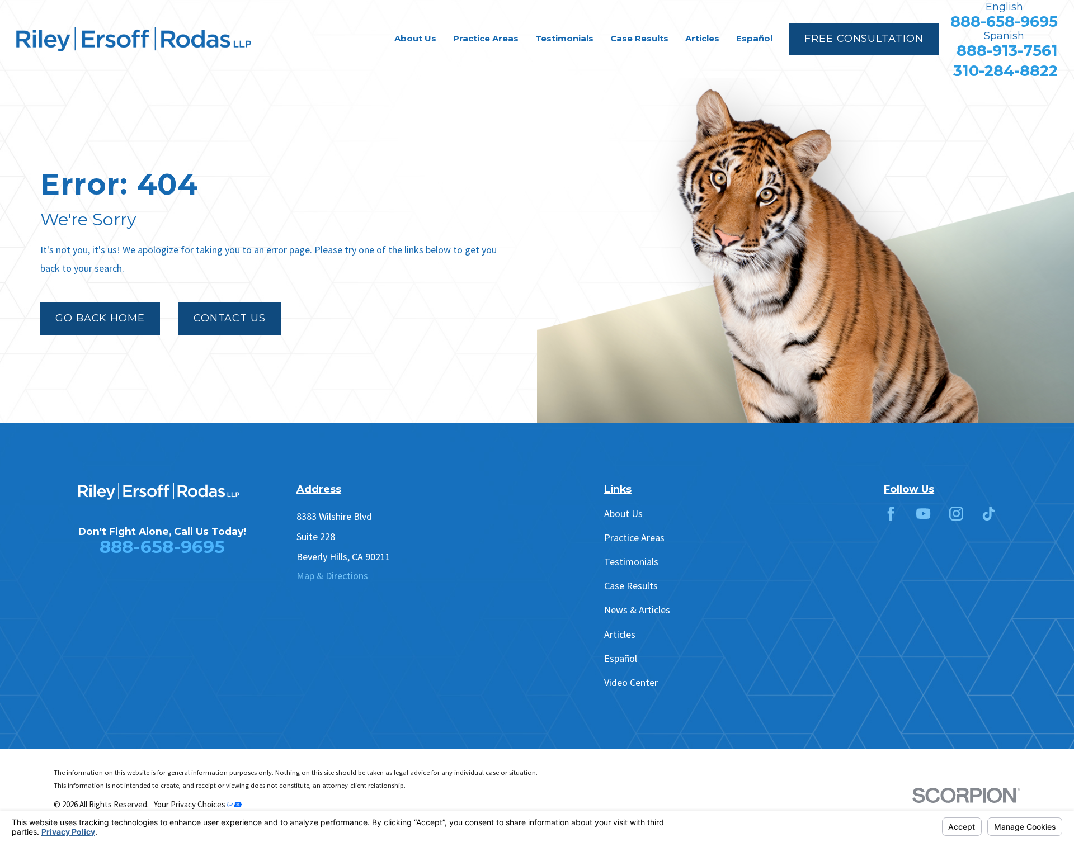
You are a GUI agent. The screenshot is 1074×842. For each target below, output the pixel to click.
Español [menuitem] (754, 39)
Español (620, 658)
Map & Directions (332, 575)
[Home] (133, 39)
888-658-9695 (1004, 21)
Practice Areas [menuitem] (486, 39)
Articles (619, 634)
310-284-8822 (1005, 70)
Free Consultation (863, 38)
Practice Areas (634, 537)
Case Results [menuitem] (639, 39)
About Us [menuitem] (415, 39)
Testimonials (631, 561)
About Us (623, 513)
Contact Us (230, 318)
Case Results (631, 585)
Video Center (631, 682)
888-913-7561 (1007, 50)
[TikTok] (989, 514)
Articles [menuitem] (702, 39)
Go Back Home (100, 318)
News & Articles (637, 609)
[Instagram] (956, 514)
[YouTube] (923, 514)
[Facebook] (891, 514)
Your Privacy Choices (190, 804)
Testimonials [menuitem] (564, 39)
